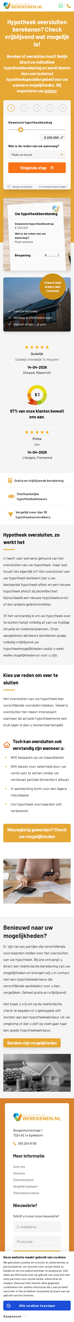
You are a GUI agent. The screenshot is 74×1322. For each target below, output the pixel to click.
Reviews (19, 1173)
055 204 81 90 (27, 1143)
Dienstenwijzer (23, 1180)
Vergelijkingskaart (25, 1186)
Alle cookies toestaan (37, 1305)
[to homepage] (37, 1117)
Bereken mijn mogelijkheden (32, 1042)
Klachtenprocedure (26, 1193)
